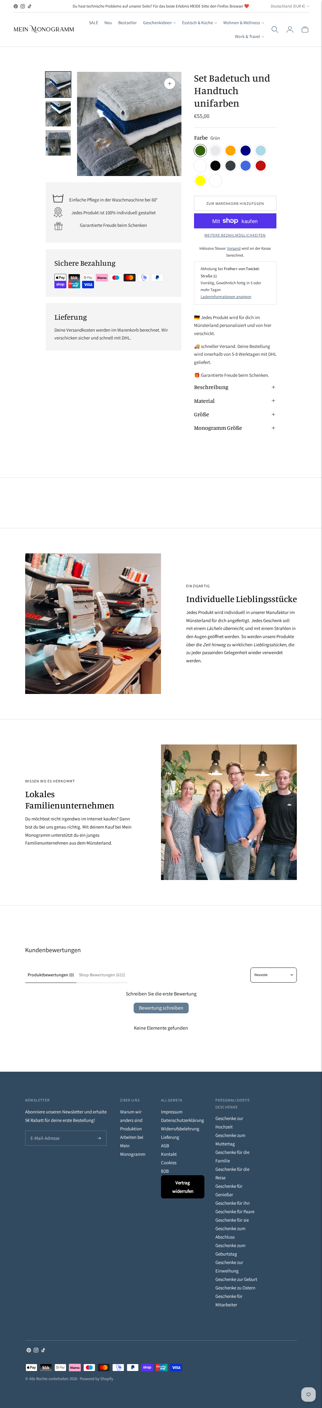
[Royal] (245, 165)
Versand (234, 248)
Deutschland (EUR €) (288, 6)
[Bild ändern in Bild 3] (58, 143)
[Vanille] (215, 180)
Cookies (168, 1162)
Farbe (201, 137)
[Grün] (200, 150)
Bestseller (127, 22)
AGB (165, 1146)
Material (204, 400)
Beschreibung (211, 386)
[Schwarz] (215, 165)
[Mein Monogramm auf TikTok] (29, 6)
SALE (93, 22)
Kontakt (169, 1154)
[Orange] (230, 150)
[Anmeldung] (290, 29)
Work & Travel (247, 36)
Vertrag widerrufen (182, 1187)
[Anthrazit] (230, 165)
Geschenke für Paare (234, 1211)
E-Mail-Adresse (43, 1131)
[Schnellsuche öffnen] (274, 29)
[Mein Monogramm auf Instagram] (22, 6)
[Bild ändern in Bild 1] (58, 84)
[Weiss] (200, 165)
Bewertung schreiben (161, 1008)
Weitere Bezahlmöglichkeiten (235, 235)
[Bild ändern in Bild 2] (58, 113)
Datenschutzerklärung (182, 1120)
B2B (165, 1171)
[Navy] (245, 150)
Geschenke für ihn (232, 1203)
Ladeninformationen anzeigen (226, 296)
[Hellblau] (260, 150)
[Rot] (260, 165)
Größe (201, 414)
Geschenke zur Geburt (236, 1279)
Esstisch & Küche (197, 22)
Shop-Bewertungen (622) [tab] (102, 975)
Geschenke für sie (232, 1220)
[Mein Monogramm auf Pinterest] (16, 6)
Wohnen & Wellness (241, 22)
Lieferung (170, 1137)
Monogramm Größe (218, 427)
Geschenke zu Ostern (235, 1288)
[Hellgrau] (215, 150)
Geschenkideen (157, 22)
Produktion (131, 1129)
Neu (108, 22)
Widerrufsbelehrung (180, 1129)
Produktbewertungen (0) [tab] (51, 975)
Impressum (171, 1112)
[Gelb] (200, 180)
